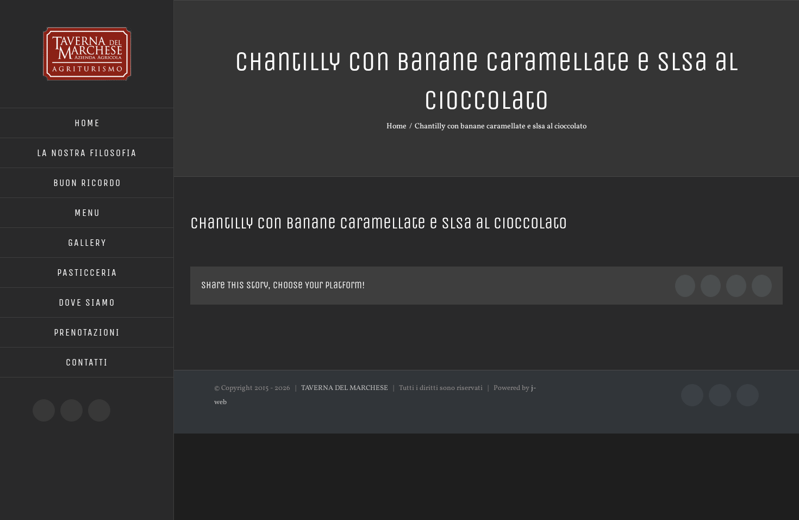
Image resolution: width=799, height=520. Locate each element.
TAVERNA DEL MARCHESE (344, 388)
